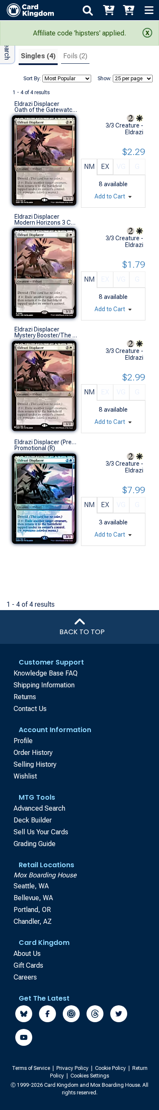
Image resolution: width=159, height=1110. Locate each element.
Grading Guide (35, 844)
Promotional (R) (34, 448)
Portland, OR (32, 910)
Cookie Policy (111, 1068)
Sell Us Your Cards (41, 832)
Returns (25, 697)
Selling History (35, 764)
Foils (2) (75, 56)
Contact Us (30, 709)
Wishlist (25, 776)
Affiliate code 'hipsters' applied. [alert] (79, 33)
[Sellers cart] (128, 10)
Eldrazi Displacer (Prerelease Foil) (45, 442)
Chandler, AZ (33, 921)
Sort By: (32, 78)
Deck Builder (33, 820)
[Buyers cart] (108, 10)
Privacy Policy (73, 1068)
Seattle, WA (31, 886)
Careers (25, 977)
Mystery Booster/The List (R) (45, 335)
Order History (33, 753)
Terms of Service (31, 1068)
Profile (23, 741)
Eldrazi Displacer (36, 103)
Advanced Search (39, 808)
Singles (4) (38, 56)
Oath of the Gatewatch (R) (45, 109)
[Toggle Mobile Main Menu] (149, 10)
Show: (105, 78)
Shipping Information (44, 685)
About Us (27, 954)
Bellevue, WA (33, 898)
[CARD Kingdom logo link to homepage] (27, 10)
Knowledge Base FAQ (46, 673)
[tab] (38, 57)
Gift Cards (28, 965)
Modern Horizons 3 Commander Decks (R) (45, 222)
